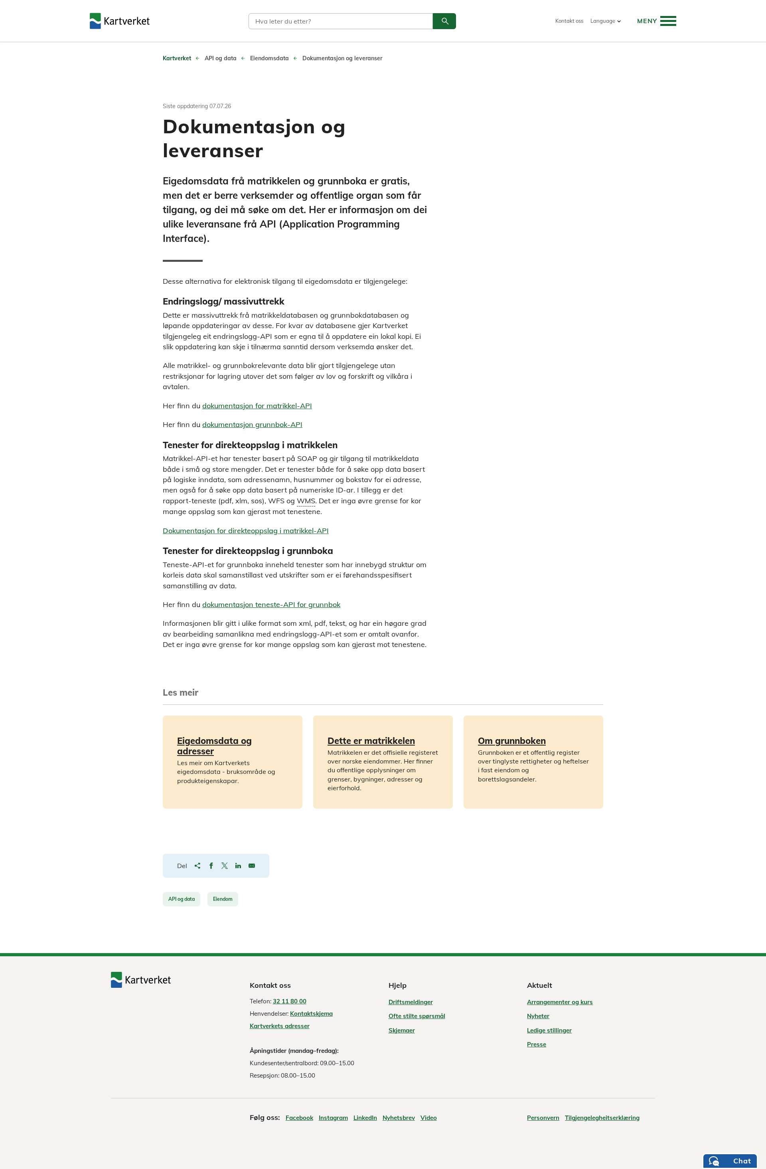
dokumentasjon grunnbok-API (252, 424)
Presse (536, 1044)
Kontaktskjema (311, 1013)
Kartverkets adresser (280, 1026)
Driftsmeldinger (411, 1002)
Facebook (299, 1118)
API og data (181, 899)
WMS (306, 501)
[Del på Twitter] (224, 865)
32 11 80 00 (289, 1001)
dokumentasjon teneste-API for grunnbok (271, 604)
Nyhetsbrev (399, 1118)
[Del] (197, 865)
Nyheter (538, 1016)
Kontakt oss (569, 21)
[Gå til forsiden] (120, 21)
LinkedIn (365, 1118)
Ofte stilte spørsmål (417, 1016)
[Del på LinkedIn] (238, 865)
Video (429, 1118)
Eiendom (223, 899)
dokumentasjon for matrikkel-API (257, 405)
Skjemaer (402, 1030)
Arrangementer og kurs (560, 1002)
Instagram (333, 1118)
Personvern (543, 1118)
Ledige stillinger (549, 1030)
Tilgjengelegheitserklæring (602, 1118)
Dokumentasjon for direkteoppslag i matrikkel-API (246, 530)
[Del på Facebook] (211, 865)
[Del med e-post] (252, 865)
